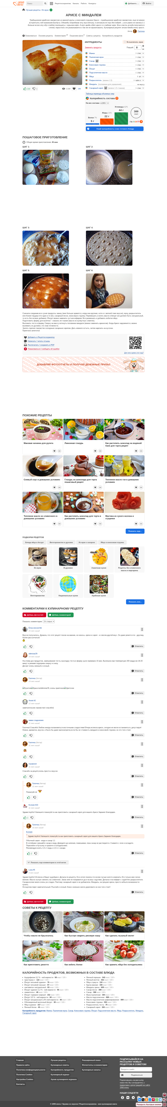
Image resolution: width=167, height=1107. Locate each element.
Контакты (20, 1084)
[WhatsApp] (156, 1099)
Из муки (37, 568)
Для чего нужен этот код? (134, 353)
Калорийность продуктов (112, 36)
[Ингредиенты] (165, 1095)
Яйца (91, 76)
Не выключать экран (135, 42)
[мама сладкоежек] (25, 721)
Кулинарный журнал (60, 1075)
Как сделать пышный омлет (119, 936)
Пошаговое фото (77, 35)
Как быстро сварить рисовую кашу (82, 936)
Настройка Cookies (24, 1079)
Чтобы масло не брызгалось (38, 936)
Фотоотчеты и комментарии (94, 1065)
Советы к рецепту (93, 36)
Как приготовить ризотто (36, 964)
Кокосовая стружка (97, 65)
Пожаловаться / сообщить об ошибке (43, 349)
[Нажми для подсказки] (116, 98)
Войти (148, 3)
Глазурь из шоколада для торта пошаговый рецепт (81, 480)
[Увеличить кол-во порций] (143, 45)
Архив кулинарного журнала (64, 1079)
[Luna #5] (25, 871)
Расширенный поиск (91, 1060)
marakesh (33, 764)
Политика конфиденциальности (30, 1070)
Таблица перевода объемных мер (100, 94)
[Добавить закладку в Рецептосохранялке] (74, 88)
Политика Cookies (24, 1075)
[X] (143, 1099)
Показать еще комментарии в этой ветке (48, 862)
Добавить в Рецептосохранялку (41, 337)
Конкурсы (92, 3)
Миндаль (93, 84)
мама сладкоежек (36, 720)
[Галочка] (25, 679)
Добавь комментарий (61, 615)
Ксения (29, 832)
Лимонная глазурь (74, 443)
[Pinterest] (153, 1099)
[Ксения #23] (25, 806)
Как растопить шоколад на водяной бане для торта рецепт (123, 444)
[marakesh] (25, 765)
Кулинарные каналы (91, 1070)
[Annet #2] (25, 701)
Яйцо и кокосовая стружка (112, 542)
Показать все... (135, 602)
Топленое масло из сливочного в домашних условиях (40, 517)
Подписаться (137, 1075)
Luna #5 (32, 870)
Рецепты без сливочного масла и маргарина (129, 569)
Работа (84, 3)
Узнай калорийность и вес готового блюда (115, 129)
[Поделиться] (165, 1100)
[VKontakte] (139, 1099)
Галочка (141, 31)
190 (79, 89)
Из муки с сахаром (87, 542)
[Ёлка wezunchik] (25, 629)
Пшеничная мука (96, 57)
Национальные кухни (68, 596)
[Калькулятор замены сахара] (97, 60)
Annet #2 (32, 700)
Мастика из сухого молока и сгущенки (119, 517)
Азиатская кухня (98, 568)
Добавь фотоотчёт (35, 615)
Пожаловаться (31, 36)
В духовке (68, 568)
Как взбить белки (73, 964)
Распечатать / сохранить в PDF (41, 345)
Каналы (76, 3)
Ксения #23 (33, 805)
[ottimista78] (25, 655)
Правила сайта (22, 1065)
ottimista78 (33, 654)
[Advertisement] (52, 110)
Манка (92, 53)
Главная (20, 1060)
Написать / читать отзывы (39, 341)
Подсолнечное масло (98, 73)
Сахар (92, 61)
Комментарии (61, 35)
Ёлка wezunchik (35, 628)
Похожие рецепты (46, 36)
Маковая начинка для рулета (38, 443)
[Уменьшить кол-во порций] (143, 49)
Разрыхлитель (95, 80)
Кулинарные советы (60, 1065)
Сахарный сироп (96, 88)
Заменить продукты (93, 47)
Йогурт (92, 69)
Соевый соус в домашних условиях (42, 479)
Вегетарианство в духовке (61, 542)
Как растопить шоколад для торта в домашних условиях (83, 517)
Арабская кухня (99, 596)
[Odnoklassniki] (146, 1099)
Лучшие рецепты (58, 1060)
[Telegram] (160, 1099)
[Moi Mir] (149, 1099)
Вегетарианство (37, 596)
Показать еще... (135, 531)
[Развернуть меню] (165, 1105)
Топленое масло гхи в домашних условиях (122, 480)
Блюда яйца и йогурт (34, 542)
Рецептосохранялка (63, 3)
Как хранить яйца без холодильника (123, 964)
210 (28, 89)
